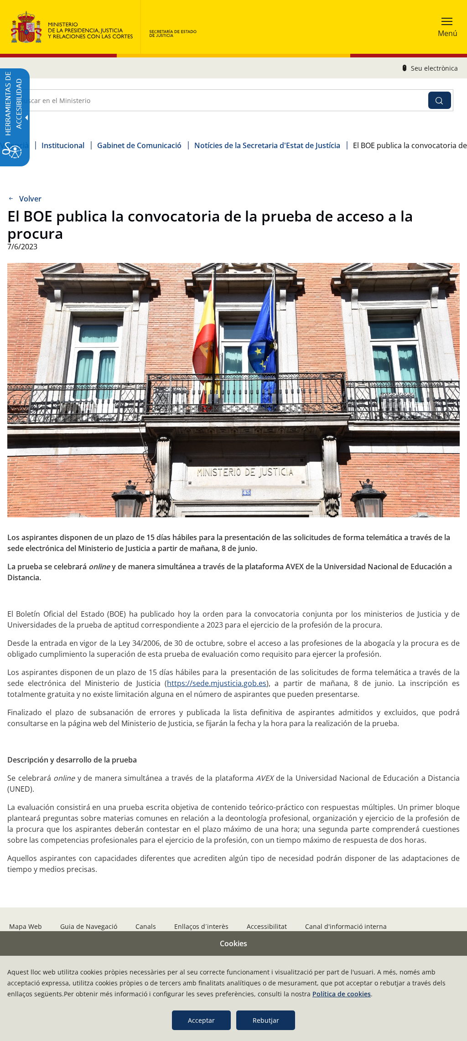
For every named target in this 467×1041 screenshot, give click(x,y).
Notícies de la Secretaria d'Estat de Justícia (267, 145)
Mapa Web (25, 926)
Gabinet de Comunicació (139, 145)
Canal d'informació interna (346, 926)
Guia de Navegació (88, 926)
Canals (145, 926)
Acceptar (201, 1020)
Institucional (63, 145)
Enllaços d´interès (201, 926)
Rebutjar (266, 1020)
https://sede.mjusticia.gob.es (216, 683)
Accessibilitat (267, 926)
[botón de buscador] (439, 100)
